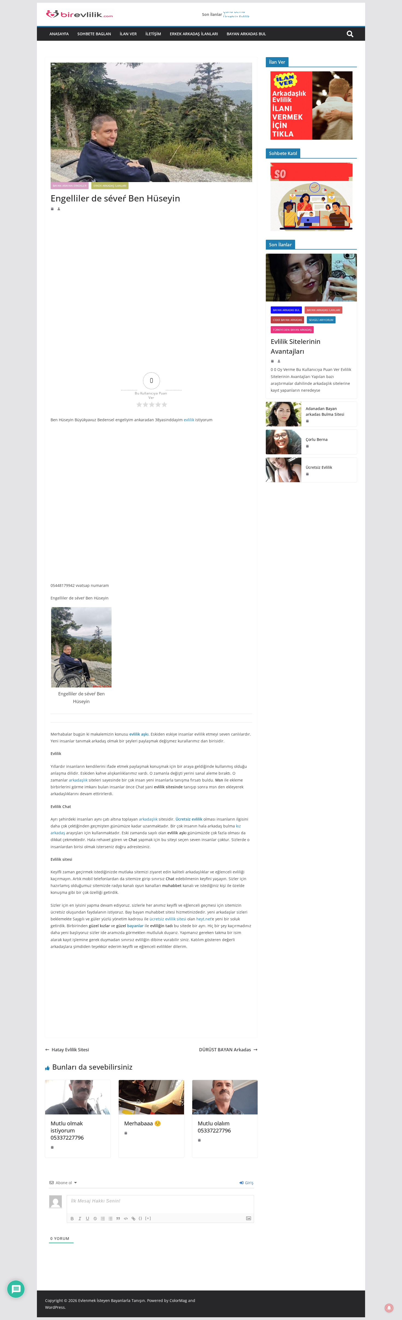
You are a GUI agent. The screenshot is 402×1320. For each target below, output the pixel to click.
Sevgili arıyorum (321, 320)
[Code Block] (126, 1218)
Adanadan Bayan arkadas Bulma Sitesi (325, 411)
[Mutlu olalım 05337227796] (225, 1084)
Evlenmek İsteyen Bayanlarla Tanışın (111, 1300)
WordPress (55, 1307)
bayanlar (135, 925)
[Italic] (80, 1218)
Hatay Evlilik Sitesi (70, 1050)
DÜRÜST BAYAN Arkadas (225, 1050)
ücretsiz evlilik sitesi (168, 918)
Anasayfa (59, 33)
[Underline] (87, 1218)
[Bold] (72, 1218)
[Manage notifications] (389, 1308)
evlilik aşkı (138, 734)
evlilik (189, 419)
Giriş (249, 1182)
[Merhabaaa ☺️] (151, 1084)
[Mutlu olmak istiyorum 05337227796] (77, 1084)
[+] (148, 1218)
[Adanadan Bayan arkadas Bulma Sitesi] (283, 414)
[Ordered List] (103, 1218)
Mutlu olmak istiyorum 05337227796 (67, 1130)
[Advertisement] (151, 252)
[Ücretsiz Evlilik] (283, 470)
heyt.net (203, 918)
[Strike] (95, 1218)
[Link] (133, 1218)
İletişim (153, 33)
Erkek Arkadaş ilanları (194, 33)
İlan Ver (128, 33)
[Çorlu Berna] (283, 442)
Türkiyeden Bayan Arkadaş (292, 330)
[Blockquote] (118, 1218)
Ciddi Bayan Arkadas (287, 320)
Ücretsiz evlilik (189, 819)
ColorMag (178, 1300)
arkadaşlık (78, 780)
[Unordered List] (110, 1218)
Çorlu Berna (234, 14)
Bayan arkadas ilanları (323, 310)
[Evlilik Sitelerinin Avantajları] (311, 278)
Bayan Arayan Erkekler (69, 186)
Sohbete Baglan (94, 33)
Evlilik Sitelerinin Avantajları (296, 346)
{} (140, 1218)
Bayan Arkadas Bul (246, 33)
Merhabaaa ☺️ (142, 1123)
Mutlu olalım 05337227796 (214, 1127)
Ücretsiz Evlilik (319, 467)
